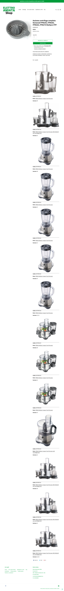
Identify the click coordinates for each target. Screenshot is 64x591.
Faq (26, 569)
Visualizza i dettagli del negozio (40, 48)
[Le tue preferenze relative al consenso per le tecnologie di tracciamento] (62, 589)
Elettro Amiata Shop (46, 588)
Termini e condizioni (9, 572)
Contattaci (7, 571)
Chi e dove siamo (12, 569)
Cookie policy (20, 571)
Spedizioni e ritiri (20, 569)
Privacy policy (13, 571)
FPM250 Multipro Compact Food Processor (44, 98)
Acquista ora (43, 43)
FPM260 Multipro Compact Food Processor (44, 345)
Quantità (35, 35)
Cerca (6, 569)
